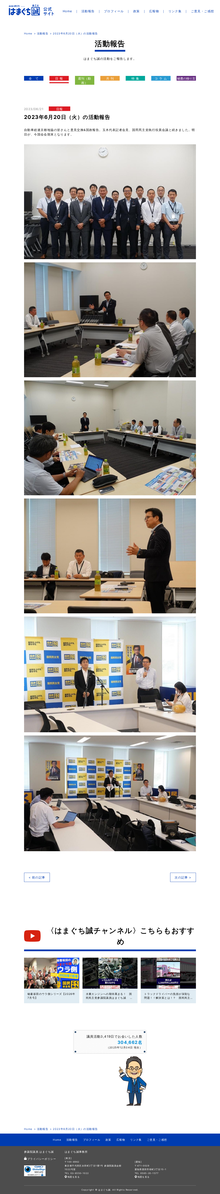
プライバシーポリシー (41, 1158)
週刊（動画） (84, 81)
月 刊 (110, 78)
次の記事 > (183, 877)
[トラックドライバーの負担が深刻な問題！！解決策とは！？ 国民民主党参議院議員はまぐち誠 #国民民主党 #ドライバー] (168, 973)
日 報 (59, 78)
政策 (136, 11)
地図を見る (73, 1177)
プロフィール (114, 11)
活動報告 (88, 11)
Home (67, 11)
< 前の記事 (37, 877)
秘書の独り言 (186, 78)
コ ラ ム (161, 78)
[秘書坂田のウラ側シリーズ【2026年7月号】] (51, 973)
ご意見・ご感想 (202, 11)
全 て (34, 78)
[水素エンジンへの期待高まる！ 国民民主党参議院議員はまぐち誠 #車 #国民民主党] (110, 973)
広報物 (154, 11)
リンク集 (175, 11)
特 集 (135, 78)
